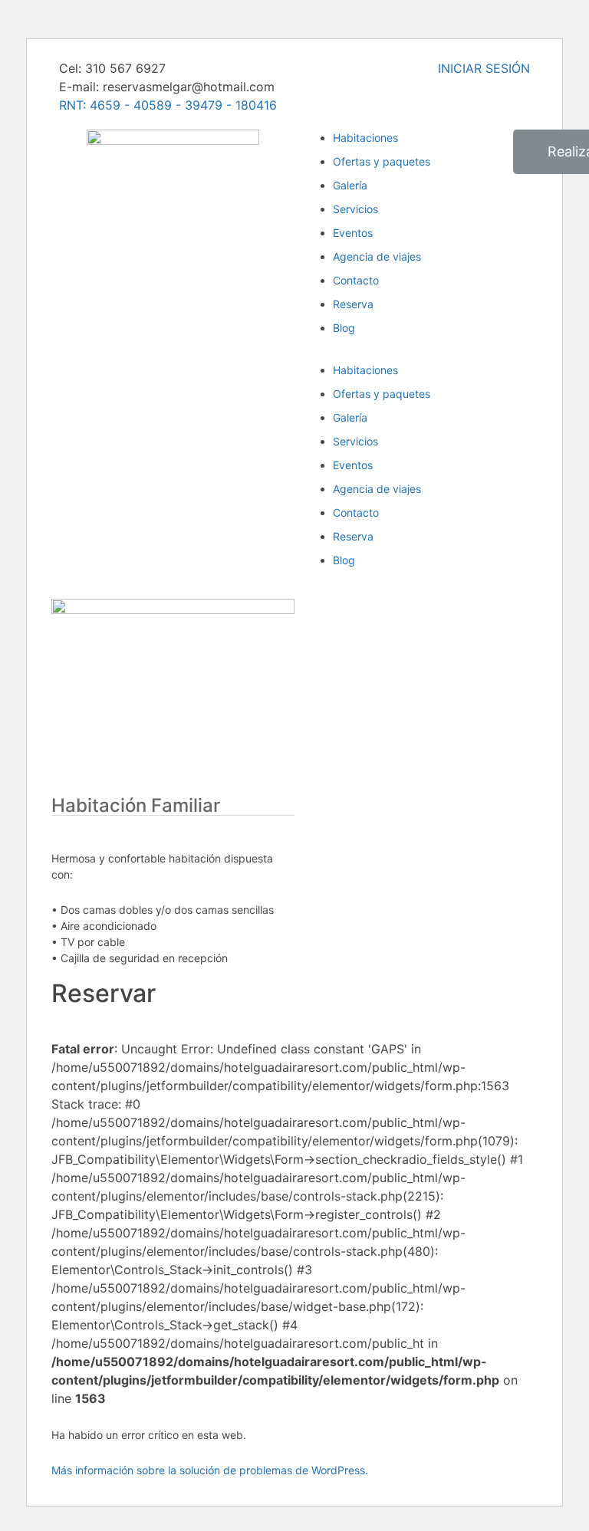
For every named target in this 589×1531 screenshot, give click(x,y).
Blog (344, 327)
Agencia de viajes (377, 256)
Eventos (353, 232)
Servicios (355, 208)
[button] (416, 352)
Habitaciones (365, 369)
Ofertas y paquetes (381, 393)
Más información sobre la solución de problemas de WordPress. (209, 1470)
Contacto (356, 280)
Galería (350, 185)
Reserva (353, 303)
